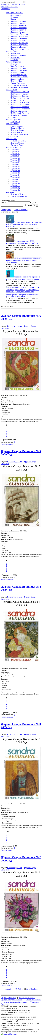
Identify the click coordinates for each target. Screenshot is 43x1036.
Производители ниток (20, 134)
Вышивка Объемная (19, 38)
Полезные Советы (18, 130)
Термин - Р (15, 175)
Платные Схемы (17, 143)
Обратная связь (18, 4)
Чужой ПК (31, 205)
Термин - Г (15, 156)
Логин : (4, 203)
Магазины (10, 192)
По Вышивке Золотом (20, 96)
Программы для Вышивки (11, 1000)
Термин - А (15, 149)
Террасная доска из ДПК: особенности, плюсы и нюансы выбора (22, 242)
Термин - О (15, 171)
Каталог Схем (11, 139)
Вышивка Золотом (18, 26)
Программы (15, 58)
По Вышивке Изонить (20, 98)
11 (22, 989)
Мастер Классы (17, 126)
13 (27, 989)
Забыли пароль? (20, 210)
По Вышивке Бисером (20, 92)
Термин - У (15, 181)
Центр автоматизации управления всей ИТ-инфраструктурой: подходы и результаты (24, 224)
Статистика (5, 9)
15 (32, 989)
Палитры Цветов (17, 128)
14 (30, 989)
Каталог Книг (11, 90)
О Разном (14, 60)
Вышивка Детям (17, 73)
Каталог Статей (12, 124)
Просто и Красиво (18, 81)
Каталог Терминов (13, 147)
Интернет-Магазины (19, 194)
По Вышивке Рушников (20, 109)
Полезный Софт (17, 132)
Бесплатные (15, 122)
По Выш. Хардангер (19, 111)
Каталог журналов (14, 326)
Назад (7, 989)
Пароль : (33, 203)
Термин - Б (15, 151)
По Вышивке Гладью (19, 94)
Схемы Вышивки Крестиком (15, 1002)
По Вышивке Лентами (20, 105)
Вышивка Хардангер (19, 45)
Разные (13, 117)
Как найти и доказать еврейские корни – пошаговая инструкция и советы (23, 278)
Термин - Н (15, 169)
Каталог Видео (12, 51)
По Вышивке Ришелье (20, 107)
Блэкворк (14, 17)
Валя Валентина (17, 66)
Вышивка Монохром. (19, 36)
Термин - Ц (15, 188)
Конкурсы (5, 4)
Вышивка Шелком (18, 47)
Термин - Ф (15, 183)
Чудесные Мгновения (19, 87)
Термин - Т (15, 179)
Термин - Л (15, 164)
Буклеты (14, 64)
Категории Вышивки (14, 13)
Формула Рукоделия (19, 85)
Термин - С (15, 177)
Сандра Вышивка (18, 83)
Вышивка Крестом (18, 30)
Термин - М (15, 166)
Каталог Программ (13, 119)
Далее (35, 989)
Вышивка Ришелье (18, 40)
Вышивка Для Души (19, 70)
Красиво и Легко (17, 79)
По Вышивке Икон (18, 100)
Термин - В (15, 154)
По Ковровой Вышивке (20, 113)
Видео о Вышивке (8, 998)
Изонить (14, 19)
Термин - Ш (15, 190)
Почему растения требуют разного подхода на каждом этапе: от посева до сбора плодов (24, 260)
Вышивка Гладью (18, 23)
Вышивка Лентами (18, 32)
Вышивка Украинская (19, 43)
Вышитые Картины (19, 75)
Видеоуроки (15, 53)
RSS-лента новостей (9, 7)
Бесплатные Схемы (18, 141)
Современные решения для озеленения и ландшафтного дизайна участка (22, 295)
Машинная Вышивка (19, 34)
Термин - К (15, 162)
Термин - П (15, 173)
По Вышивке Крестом (20, 102)
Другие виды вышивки (20, 49)
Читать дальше (7, 444)
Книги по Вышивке (27, 998)
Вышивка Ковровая (19, 28)
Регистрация (6, 210)
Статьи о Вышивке (33, 1000)
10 (20, 989)
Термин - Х (15, 186)
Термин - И (15, 160)
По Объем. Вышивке (19, 115)
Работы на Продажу (19, 196)
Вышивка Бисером (18, 21)
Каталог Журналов (13, 62)
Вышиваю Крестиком (19, 77)
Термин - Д (15, 158)
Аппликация (16, 15)
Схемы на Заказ (17, 145)
